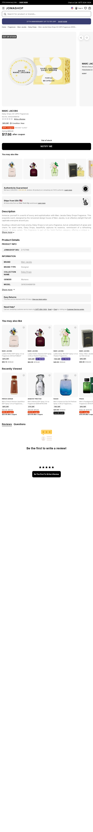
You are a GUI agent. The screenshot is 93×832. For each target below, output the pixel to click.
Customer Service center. (75, 309)
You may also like (10, 154)
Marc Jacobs (21, 27)
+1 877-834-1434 (40, 309)
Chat (55, 309)
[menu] (3, 8)
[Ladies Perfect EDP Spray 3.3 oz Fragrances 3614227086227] (24, 327)
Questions (20, 424)
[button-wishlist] (85, 8)
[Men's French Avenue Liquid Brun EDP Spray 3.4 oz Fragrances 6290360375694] (24, 375)
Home (4, 27)
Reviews (7, 424)
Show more (7, 232)
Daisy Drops (32, 27)
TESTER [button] (41, 359)
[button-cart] (89, 8)
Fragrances (12, 27)
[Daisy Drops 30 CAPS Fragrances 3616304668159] (87, 37)
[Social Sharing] (81, 37)
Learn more (68, 190)
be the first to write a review (46, 474)
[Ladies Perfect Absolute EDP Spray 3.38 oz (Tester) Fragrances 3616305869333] (49, 327)
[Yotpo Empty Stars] (7, 119)
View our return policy (39, 299)
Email (50, 309)
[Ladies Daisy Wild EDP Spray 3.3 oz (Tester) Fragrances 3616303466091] (75, 327)
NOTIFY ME (46, 146)
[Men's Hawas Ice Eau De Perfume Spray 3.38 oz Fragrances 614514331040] (75, 375)
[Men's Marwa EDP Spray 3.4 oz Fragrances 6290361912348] (49, 375)
